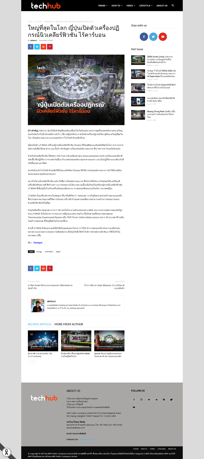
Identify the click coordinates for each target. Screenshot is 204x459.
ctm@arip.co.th (86, 439)
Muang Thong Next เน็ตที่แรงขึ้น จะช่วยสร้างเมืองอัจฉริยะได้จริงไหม (161, 114)
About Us (162, 5)
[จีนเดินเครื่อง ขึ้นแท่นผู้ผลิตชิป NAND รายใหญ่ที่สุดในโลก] (76, 340)
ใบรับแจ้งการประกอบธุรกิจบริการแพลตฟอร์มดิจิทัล (88, 407)
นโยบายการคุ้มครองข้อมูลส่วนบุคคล (82, 398)
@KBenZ (33, 40)
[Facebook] (134, 400)
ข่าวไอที (38, 21)
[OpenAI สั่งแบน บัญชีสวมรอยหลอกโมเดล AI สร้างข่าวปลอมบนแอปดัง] (109, 340)
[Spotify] (164, 400)
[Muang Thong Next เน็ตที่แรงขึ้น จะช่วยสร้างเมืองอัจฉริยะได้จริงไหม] (138, 115)
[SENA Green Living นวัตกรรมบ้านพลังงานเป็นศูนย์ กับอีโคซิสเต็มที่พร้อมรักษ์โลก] (138, 60)
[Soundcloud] (156, 400)
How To (116, 5)
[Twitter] (171, 400)
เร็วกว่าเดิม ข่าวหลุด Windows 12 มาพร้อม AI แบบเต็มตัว (104, 287)
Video (129, 5)
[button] (172, 5)
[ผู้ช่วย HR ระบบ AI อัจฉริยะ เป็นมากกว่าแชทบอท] (43, 340)
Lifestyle (144, 5)
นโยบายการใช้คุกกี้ (75, 404)
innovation (49, 251)
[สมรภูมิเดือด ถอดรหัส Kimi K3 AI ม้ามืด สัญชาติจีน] (138, 101)
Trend (101, 5)
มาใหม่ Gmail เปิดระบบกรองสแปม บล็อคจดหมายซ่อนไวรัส (50, 287)
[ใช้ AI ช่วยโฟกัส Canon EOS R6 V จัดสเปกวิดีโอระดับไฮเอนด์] (138, 88)
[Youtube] (134, 407)
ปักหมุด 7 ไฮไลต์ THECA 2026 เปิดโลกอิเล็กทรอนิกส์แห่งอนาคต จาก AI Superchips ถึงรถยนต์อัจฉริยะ (161, 73)
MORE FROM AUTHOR (68, 324)
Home (30, 21)
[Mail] (149, 400)
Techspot (37, 242)
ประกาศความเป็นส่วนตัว (77, 401)
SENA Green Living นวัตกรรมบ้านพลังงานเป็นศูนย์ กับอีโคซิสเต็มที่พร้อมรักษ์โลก (160, 59)
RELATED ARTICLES (40, 324)
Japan (58, 251)
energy (39, 251)
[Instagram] (141, 400)
